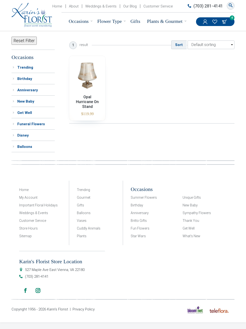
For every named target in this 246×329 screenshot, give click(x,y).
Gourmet (83, 197)
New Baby (25, 101)
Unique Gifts (192, 197)
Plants (81, 236)
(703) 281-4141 (208, 5)
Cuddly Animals (88, 228)
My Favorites (215, 21)
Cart (225, 21)
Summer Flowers (144, 197)
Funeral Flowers (31, 124)
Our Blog (130, 6)
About (74, 6)
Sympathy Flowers (197, 213)
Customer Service (158, 6)
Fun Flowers (140, 228)
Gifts (135, 21)
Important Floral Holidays (38, 205)
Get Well (24, 113)
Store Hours (28, 228)
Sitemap (25, 236)
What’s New (191, 236)
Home (57, 6)
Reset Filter (24, 40)
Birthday (24, 79)
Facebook (25, 290)
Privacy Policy (84, 309)
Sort (179, 45)
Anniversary (27, 90)
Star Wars (138, 236)
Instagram (38, 290)
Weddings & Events (101, 6)
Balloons (24, 147)
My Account (206, 21)
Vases (81, 221)
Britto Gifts (139, 221)
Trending (25, 67)
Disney (23, 135)
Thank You (191, 221)
